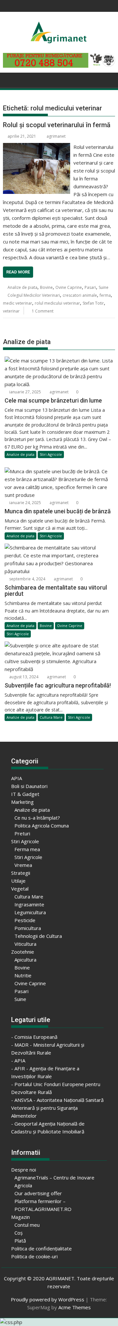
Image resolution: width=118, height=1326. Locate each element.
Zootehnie (22, 951)
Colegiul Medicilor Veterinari (34, 295)
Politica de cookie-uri (34, 1256)
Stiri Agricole (51, 454)
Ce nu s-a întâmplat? (37, 817)
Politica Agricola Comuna (41, 825)
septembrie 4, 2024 (26, 579)
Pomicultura (27, 928)
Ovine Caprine (68, 287)
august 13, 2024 (23, 677)
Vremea (23, 865)
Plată (20, 1240)
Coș (18, 1232)
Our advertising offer (38, 1193)
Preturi (22, 833)
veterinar (11, 311)
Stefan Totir (93, 303)
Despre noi (23, 1169)
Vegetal (20, 888)
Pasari (90, 287)
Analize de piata (22, 287)
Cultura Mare (51, 717)
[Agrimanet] (9, 79)
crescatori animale (80, 295)
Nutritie (22, 975)
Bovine (46, 287)
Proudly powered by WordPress (47, 1299)
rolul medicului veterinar (57, 303)
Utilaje (18, 880)
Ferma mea (27, 849)
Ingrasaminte (29, 904)
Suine (103, 287)
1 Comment (42, 311)
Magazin (20, 1217)
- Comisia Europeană (34, 1037)
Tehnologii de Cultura (38, 936)
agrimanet (56, 136)
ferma (105, 295)
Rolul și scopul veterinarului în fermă (56, 125)
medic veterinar (17, 303)
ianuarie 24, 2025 (24, 502)
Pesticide (24, 920)
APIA (16, 778)
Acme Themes (74, 1307)
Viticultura (25, 944)
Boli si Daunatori (29, 786)
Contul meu (27, 1224)
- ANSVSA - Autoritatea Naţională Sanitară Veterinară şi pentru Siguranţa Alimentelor (57, 1108)
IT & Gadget (25, 794)
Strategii (20, 873)
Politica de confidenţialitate (41, 1248)
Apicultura (25, 959)
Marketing (22, 802)
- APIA (18, 1060)
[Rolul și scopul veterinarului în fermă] (36, 147)
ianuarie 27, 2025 (24, 392)
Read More (18, 271)
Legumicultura (30, 912)
